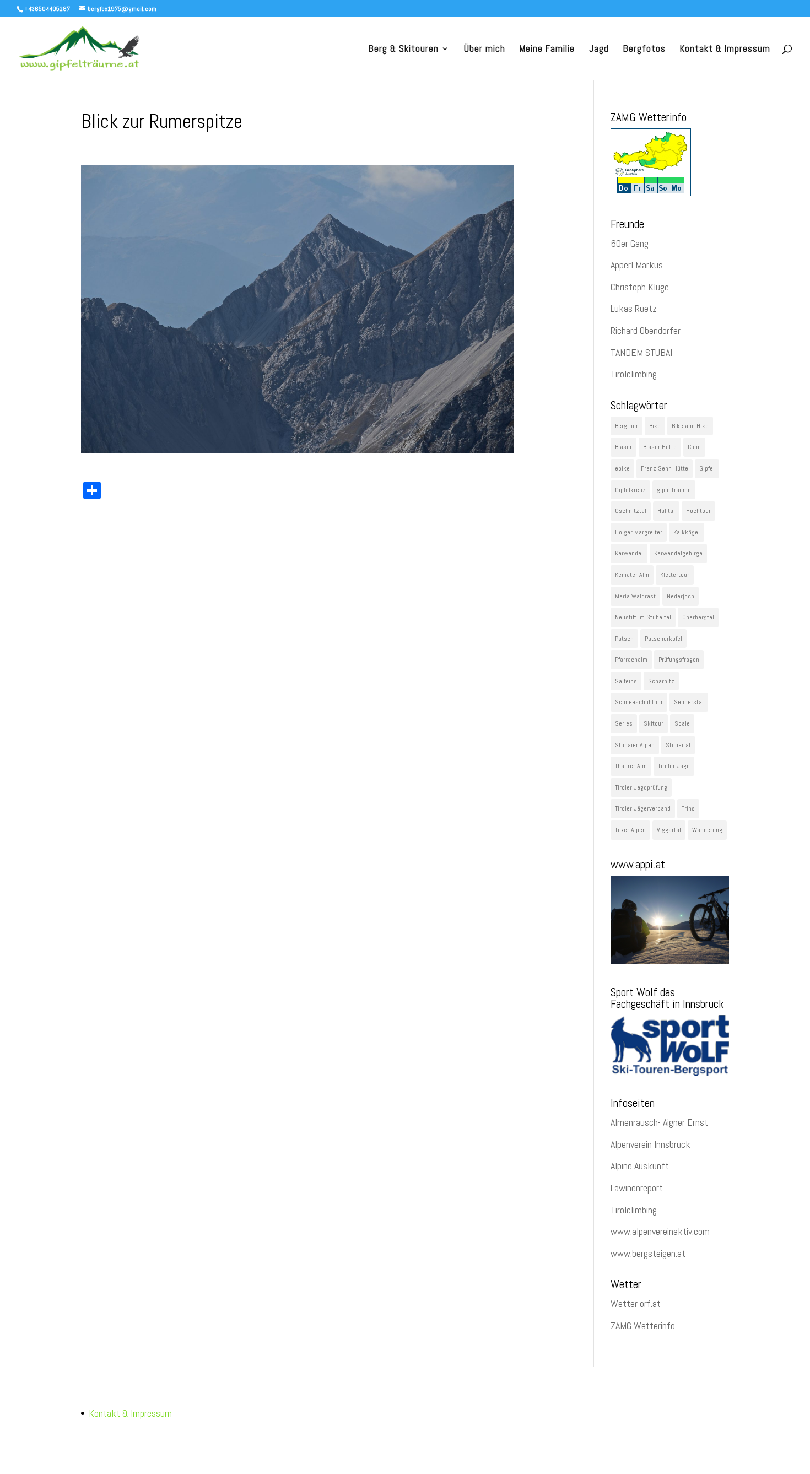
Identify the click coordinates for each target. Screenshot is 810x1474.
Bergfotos (644, 50)
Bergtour (626, 426)
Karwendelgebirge (678, 553)
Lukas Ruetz (634, 308)
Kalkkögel (686, 532)
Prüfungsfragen (678, 659)
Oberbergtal (698, 617)
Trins (688, 808)
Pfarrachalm (631, 659)
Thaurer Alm (631, 766)
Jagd (599, 50)
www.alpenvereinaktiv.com (660, 1231)
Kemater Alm (632, 574)
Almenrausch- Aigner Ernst (659, 1122)
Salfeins (626, 681)
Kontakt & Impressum (725, 50)
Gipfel (707, 468)
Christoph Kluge (640, 286)
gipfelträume (674, 489)
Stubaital (678, 745)
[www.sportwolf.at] (670, 1072)
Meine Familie (547, 50)
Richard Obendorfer (646, 330)
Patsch (624, 638)
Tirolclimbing (634, 374)
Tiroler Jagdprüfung (641, 787)
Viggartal (669, 829)
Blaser (623, 446)
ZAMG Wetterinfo (643, 1325)
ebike (622, 468)
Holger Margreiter (638, 532)
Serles (624, 723)
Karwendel (629, 553)
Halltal (666, 510)
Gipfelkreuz (630, 489)
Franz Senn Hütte (664, 468)
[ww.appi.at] (670, 960)
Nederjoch (680, 596)
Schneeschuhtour (639, 702)
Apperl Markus (637, 264)
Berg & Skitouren (404, 50)
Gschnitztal (630, 510)
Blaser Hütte (660, 446)
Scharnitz (661, 681)
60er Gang (630, 243)
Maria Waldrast (635, 596)
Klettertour (674, 574)
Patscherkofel (663, 638)
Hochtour (698, 510)
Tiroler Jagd (674, 766)
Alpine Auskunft (640, 1165)
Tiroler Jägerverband (643, 808)
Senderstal (689, 702)
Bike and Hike (690, 426)
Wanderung (707, 829)
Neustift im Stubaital (643, 617)
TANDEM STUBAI (641, 352)
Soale (682, 723)
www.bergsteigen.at (648, 1253)
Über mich (484, 50)
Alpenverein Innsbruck (650, 1144)
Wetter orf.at (636, 1303)
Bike (655, 426)
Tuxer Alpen (630, 829)
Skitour (653, 723)
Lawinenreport (637, 1187)
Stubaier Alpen (635, 745)
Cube (694, 446)
